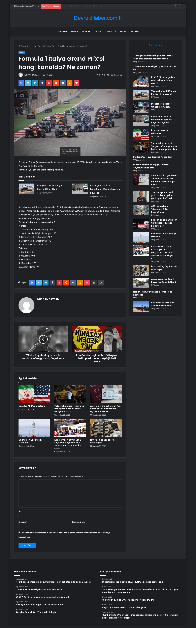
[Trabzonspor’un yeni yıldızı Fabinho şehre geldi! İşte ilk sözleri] (141, 196)
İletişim (135, 31)
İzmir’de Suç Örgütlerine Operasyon (103, 441)
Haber (74, 31)
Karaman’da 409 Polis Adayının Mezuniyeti (162, 304)
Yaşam (123, 31)
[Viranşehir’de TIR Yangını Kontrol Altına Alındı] (26, 189)
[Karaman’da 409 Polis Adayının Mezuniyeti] (141, 306)
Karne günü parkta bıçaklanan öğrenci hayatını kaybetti (105, 189)
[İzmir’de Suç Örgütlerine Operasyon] (106, 428)
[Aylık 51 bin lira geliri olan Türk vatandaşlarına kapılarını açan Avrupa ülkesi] (106, 394)
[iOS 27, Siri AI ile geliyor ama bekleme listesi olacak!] (141, 81)
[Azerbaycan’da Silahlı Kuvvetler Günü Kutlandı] (141, 283)
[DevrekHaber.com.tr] (98, 18)
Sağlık (98, 31)
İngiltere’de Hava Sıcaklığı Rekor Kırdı (152, 157)
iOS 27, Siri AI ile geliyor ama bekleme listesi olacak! (85, 6)
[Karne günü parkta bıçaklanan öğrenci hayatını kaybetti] (80, 189)
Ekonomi (86, 31)
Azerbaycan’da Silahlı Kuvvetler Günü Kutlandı (163, 280)
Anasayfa (62, 31)
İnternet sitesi (78, 522)
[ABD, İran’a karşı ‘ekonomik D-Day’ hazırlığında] (141, 210)
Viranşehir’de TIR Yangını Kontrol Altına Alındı (164, 92)
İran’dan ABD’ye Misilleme (32, 406)
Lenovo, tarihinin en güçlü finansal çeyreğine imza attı (151, 166)
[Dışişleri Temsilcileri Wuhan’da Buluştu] (141, 107)
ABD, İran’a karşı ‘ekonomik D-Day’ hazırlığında (160, 209)
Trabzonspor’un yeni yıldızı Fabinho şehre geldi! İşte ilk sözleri (162, 195)
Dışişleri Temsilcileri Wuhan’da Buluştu (161, 105)
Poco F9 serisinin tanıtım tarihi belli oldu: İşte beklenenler (164, 222)
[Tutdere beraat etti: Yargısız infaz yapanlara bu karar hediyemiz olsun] (70, 394)
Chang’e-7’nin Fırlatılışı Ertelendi (31, 441)
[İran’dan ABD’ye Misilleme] (34, 394)
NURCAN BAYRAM (31, 75)
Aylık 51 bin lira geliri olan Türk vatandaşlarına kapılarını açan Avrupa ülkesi (105, 409)
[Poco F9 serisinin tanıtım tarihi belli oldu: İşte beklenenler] (141, 223)
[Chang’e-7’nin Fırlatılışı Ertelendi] (34, 428)
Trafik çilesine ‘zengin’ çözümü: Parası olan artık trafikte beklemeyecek (153, 57)
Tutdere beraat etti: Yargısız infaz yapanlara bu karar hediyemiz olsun (69, 409)
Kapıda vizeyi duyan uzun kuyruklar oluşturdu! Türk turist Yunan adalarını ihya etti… (68, 443)
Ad (21, 511)
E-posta (23, 522)
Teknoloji (110, 31)
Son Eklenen (155, 45)
